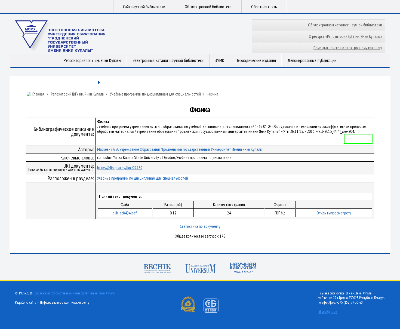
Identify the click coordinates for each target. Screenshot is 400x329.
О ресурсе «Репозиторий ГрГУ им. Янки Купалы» (345, 36)
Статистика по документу (200, 226)
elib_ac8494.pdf (125, 213)
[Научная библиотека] (243, 268)
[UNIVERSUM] (200, 269)
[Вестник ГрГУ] (157, 269)
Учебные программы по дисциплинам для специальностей (155, 94)
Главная (38, 94)
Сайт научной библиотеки (144, 6)
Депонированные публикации (311, 60)
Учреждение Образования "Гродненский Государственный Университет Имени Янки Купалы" (191, 149)
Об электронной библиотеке (208, 6)
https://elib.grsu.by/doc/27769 (119, 167)
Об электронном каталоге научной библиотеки (345, 24)
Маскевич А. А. (108, 149)
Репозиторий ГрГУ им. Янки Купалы (92, 60)
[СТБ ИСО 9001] (214, 311)
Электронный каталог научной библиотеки (168, 60)
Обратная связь (264, 6)
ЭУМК (219, 60)
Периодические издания (256, 60)
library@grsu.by (327, 311)
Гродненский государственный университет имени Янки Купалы (74, 293)
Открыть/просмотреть (333, 213)
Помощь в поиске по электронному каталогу (347, 47)
